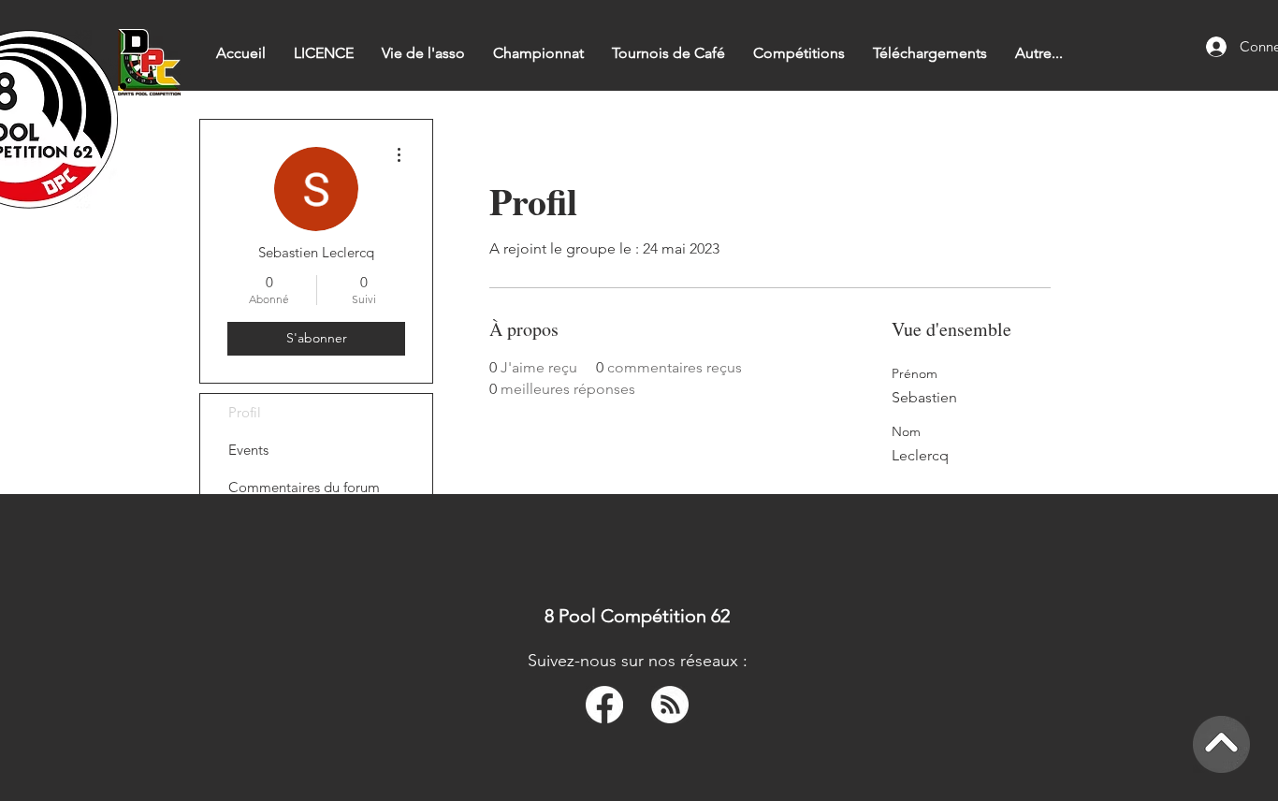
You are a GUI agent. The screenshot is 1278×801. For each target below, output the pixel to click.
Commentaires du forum (304, 487)
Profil (244, 412)
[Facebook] (604, 704)
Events (248, 450)
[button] (538, 53)
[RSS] (670, 704)
